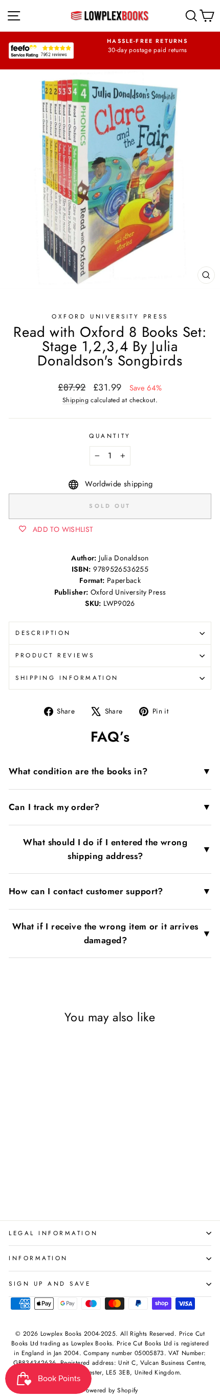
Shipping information (67, 677)
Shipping (75, 400)
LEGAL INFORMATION (53, 1233)
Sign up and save (50, 1283)
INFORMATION (38, 1258)
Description (43, 632)
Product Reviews (55, 655)
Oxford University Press (110, 316)
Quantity (109, 435)
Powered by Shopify (110, 1390)
